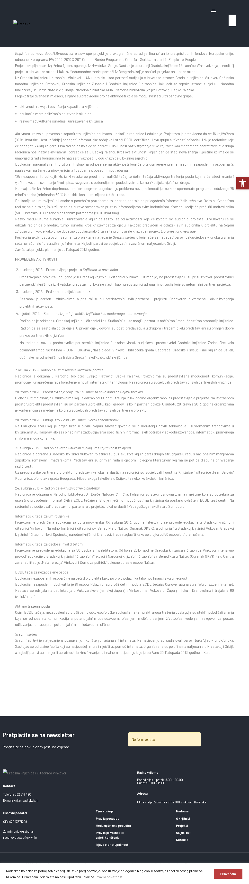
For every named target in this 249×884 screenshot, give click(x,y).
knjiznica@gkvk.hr (26, 800)
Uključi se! (183, 833)
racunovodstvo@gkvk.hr (20, 837)
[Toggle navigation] (213, 11)
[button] (231, 10)
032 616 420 (23, 794)
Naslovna (182, 811)
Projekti (182, 826)
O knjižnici (183, 818)
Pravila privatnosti (109, 877)
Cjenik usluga (104, 811)
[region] (124, 873)
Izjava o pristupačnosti (112, 844)
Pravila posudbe (107, 818)
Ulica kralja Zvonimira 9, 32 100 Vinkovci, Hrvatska (171, 802)
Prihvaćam (228, 874)
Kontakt (182, 840)
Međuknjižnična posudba (113, 826)
